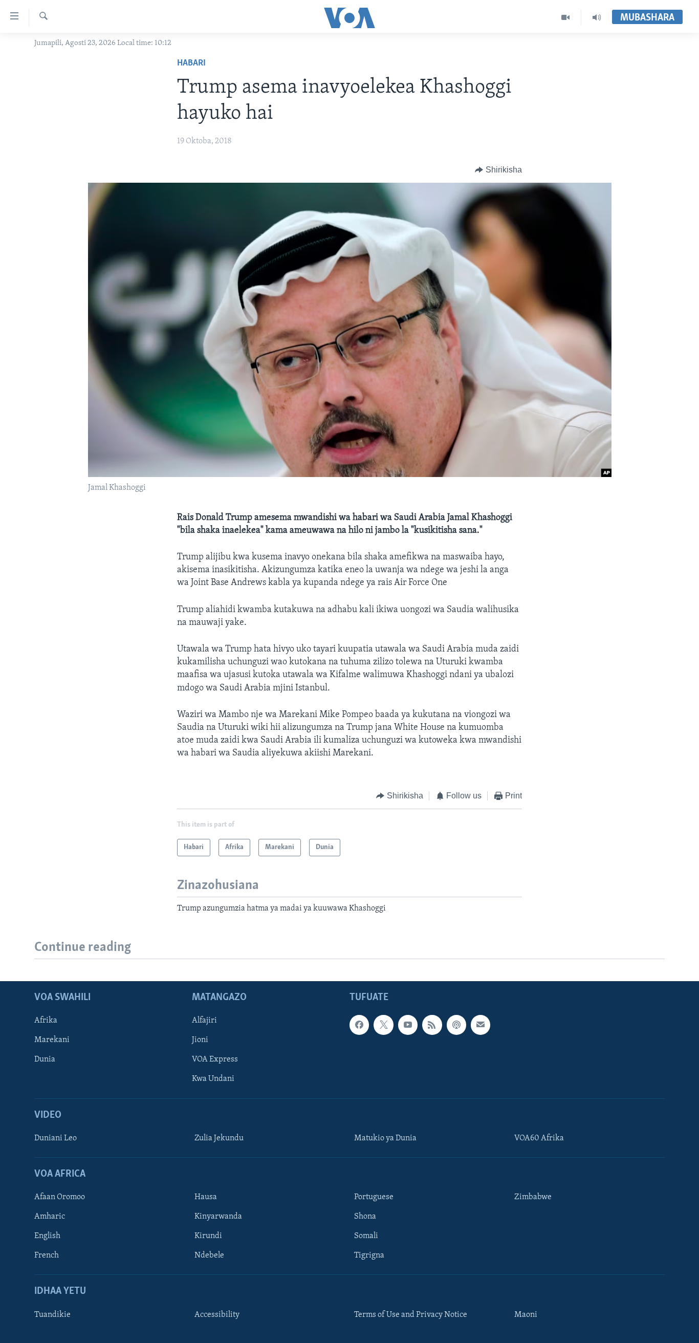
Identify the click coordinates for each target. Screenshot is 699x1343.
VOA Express (215, 1060)
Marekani (52, 1040)
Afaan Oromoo (59, 1197)
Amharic (49, 1216)
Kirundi (208, 1236)
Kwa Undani (213, 1079)
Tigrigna (369, 1256)
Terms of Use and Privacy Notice (410, 1315)
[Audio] (596, 17)
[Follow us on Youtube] (408, 1024)
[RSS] (432, 1024)
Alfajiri (204, 1020)
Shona (365, 1216)
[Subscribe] (480, 1024)
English (47, 1236)
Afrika (45, 1020)
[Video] (565, 17)
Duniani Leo (55, 1138)
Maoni (525, 1315)
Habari (191, 63)
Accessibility (216, 1315)
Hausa (205, 1197)
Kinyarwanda (218, 1216)
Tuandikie (52, 1315)
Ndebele (209, 1256)
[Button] (498, 170)
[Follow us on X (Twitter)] (383, 1024)
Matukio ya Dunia (385, 1138)
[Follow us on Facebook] (359, 1024)
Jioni (200, 1040)
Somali (366, 1236)
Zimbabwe (533, 1197)
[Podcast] (456, 1024)
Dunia (44, 1060)
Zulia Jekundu (219, 1138)
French (46, 1256)
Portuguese (374, 1197)
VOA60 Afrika (539, 1138)
